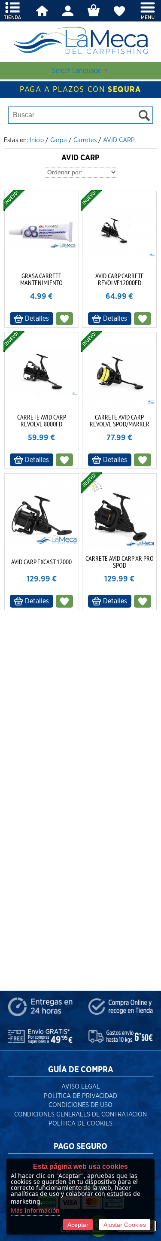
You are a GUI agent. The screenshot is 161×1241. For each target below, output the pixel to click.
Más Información (35, 1210)
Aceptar (77, 1224)
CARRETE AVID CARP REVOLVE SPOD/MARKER (119, 420)
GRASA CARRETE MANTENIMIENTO (41, 279)
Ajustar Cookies (124, 1224)
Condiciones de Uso (80, 1105)
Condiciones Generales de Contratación (80, 1114)
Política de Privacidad (80, 1096)
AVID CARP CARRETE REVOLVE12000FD (119, 279)
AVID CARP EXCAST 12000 (41, 561)
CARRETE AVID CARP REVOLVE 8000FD (41, 420)
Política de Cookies (80, 1123)
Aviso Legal (80, 1086)
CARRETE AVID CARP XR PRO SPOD (119, 561)
